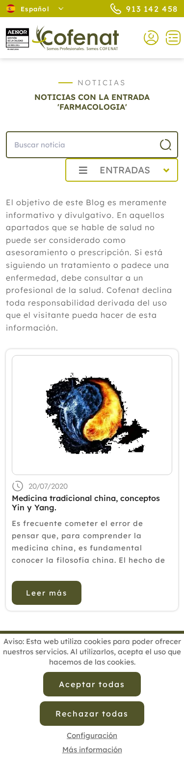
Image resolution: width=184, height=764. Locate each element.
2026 (34, 191)
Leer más (46, 592)
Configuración (92, 735)
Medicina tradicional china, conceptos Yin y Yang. (86, 503)
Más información (92, 749)
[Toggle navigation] (169, 37)
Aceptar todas (92, 684)
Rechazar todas (91, 713)
